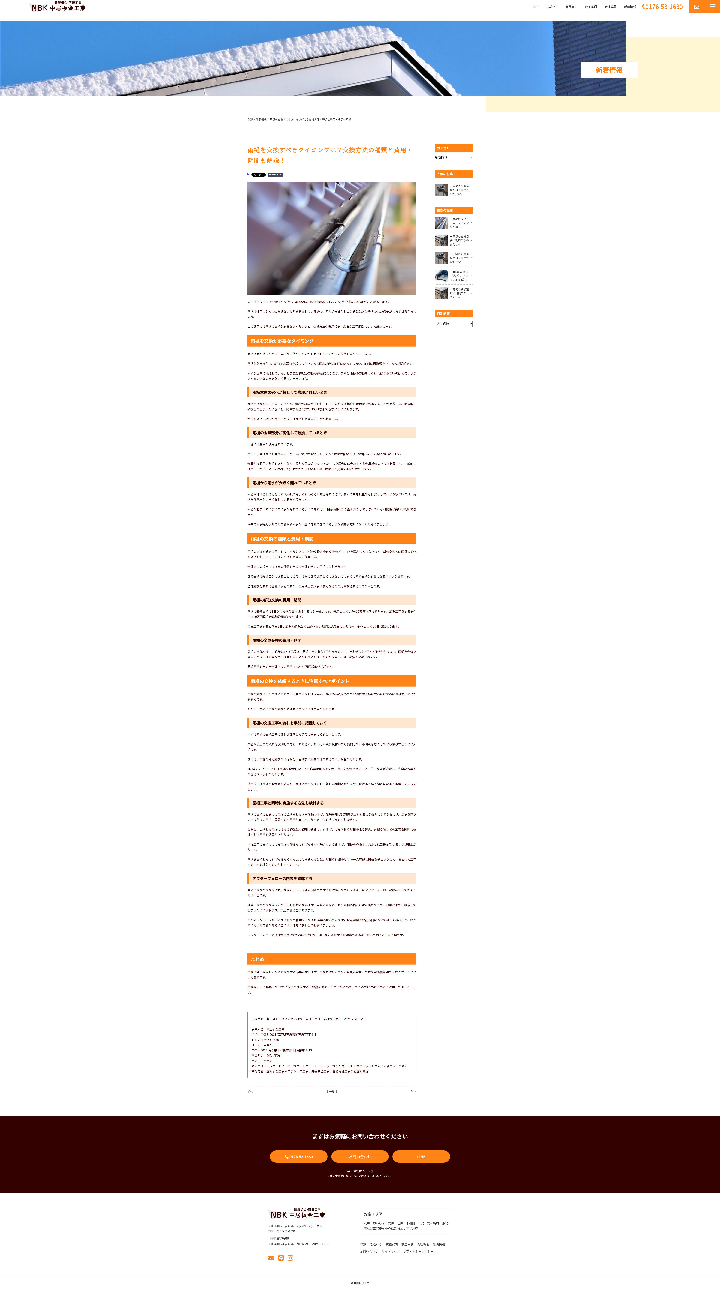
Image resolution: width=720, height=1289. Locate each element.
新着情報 (630, 6)
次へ (413, 1091)
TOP (535, 6)
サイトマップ (391, 1251)
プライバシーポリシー (419, 1251)
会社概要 (610, 6)
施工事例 (591, 6)
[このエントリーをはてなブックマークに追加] (249, 174)
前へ (250, 1091)
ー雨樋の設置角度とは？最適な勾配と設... (459, 190)
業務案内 (572, 6)
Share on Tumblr (275, 175)
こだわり (552, 6)
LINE (421, 1156)
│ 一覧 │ (332, 1091)
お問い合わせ (360, 1156)
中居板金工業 (361, 1283)
